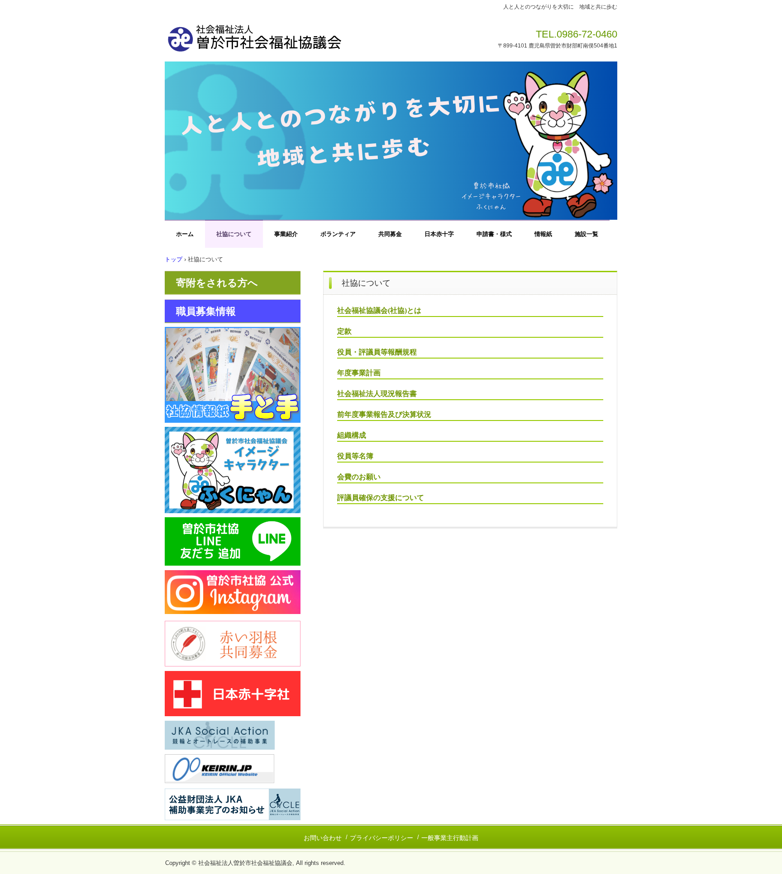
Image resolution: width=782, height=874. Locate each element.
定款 (344, 331)
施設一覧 (586, 234)
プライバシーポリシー (381, 838)
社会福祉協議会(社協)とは (379, 310)
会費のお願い (359, 477)
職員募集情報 (206, 311)
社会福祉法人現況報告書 (377, 393)
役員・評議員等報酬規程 (377, 352)
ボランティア (338, 234)
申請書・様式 (494, 234)
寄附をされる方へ (217, 282)
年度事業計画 (359, 373)
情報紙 (543, 234)
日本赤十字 (439, 234)
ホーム (185, 234)
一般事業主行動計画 (449, 838)
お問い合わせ (323, 838)
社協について (234, 234)
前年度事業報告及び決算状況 (384, 414)
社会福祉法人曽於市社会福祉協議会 (291, 35)
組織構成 (351, 435)
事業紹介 (286, 234)
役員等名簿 (355, 456)
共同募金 (390, 234)
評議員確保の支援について (380, 497)
